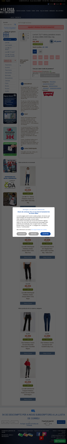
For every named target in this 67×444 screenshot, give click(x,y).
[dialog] (34, 222)
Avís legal (33, 229)
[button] (22, 233)
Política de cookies (42, 229)
